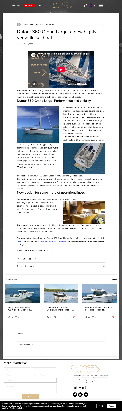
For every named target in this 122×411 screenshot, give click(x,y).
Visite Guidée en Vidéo (33, 250)
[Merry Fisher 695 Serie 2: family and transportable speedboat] (22, 293)
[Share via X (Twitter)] (24, 258)
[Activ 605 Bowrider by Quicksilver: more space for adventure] (61, 293)
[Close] (119, 406)
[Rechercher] (85, 5)
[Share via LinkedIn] (30, 258)
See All (114, 279)
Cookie (101, 406)
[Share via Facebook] (18, 258)
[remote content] (61, 70)
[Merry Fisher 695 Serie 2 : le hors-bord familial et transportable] (99, 293)
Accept (111, 406)
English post (48, 250)
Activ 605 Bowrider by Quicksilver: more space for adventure (59, 308)
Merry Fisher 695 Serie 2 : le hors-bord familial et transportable (98, 308)
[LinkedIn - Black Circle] (80, 394)
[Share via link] (35, 258)
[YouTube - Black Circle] (86, 394)
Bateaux (20, 250)
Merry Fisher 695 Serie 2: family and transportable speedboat (20, 308)
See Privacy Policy (17, 408)
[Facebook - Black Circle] (75, 394)
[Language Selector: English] (92, 5)
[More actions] (103, 24)
